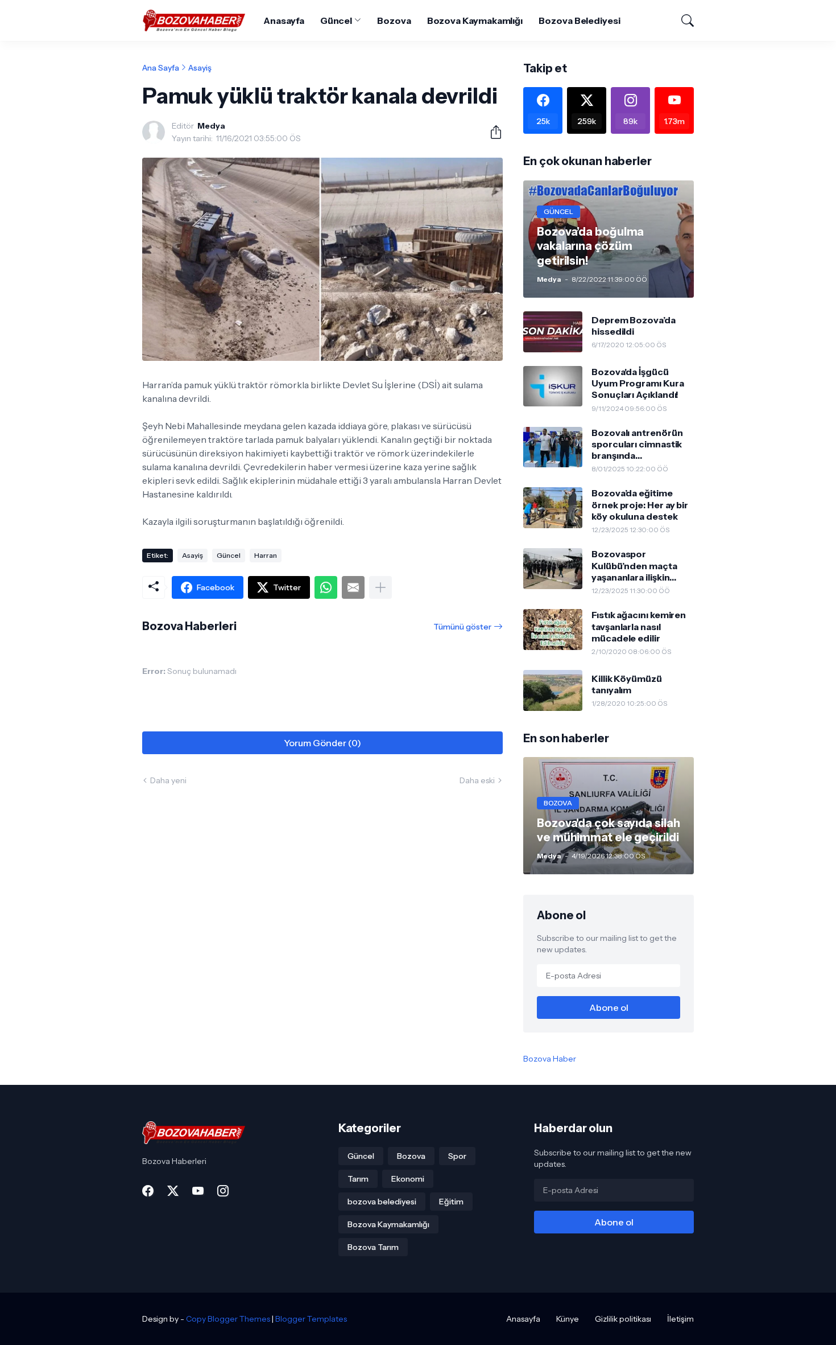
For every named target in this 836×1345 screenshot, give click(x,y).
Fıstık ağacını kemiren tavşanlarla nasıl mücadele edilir (638, 626)
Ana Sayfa (160, 68)
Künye (567, 1319)
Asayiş (200, 68)
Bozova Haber (549, 1059)
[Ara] (682, 20)
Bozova (394, 20)
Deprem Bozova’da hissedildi (633, 325)
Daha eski (477, 780)
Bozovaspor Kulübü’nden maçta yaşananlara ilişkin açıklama (634, 565)
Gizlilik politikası (623, 1319)
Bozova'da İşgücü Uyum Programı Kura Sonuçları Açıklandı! (637, 383)
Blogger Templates (311, 1319)
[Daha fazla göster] (380, 587)
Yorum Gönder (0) (322, 742)
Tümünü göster (462, 627)
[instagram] (223, 1190)
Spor (457, 1156)
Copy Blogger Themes (228, 1319)
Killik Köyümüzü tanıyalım (626, 684)
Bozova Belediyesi (579, 20)
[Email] (353, 587)
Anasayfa (283, 20)
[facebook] (148, 1190)
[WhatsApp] (325, 587)
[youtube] (198, 1190)
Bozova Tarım (373, 1247)
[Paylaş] (491, 132)
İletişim (680, 1319)
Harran (265, 555)
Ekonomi (407, 1179)
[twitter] (173, 1190)
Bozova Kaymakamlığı (475, 20)
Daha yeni (168, 780)
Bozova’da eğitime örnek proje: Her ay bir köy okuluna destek (639, 504)
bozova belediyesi (381, 1201)
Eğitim (451, 1201)
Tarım (358, 1179)
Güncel (336, 20)
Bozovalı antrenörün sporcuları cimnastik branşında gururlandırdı (636, 444)
